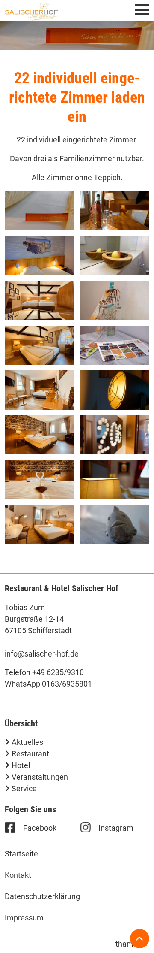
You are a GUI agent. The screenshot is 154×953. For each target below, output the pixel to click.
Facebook (39, 827)
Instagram (115, 827)
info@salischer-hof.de (42, 653)
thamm (131, 943)
